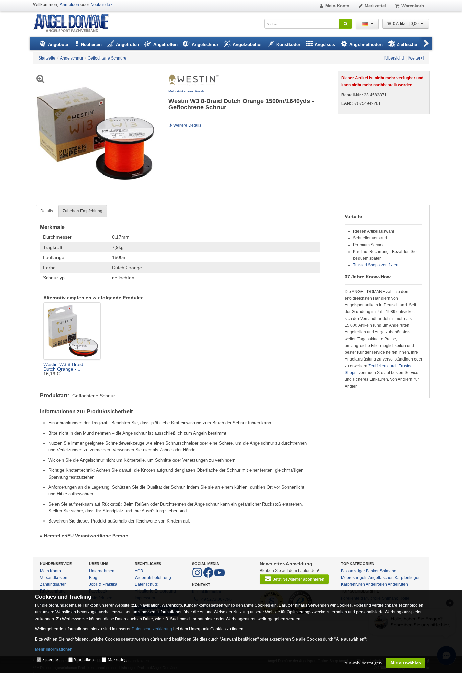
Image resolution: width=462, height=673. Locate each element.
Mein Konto (337, 5)
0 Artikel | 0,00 (406, 23)
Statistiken (84, 660)
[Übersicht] (394, 58)
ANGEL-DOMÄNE (74, 23)
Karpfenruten (353, 584)
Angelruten (398, 584)
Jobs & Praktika (103, 584)
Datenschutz (146, 584)
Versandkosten (53, 577)
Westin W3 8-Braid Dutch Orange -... (63, 367)
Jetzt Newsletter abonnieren (298, 579)
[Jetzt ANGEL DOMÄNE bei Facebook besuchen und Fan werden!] (197, 576)
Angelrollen (376, 584)
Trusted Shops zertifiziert (375, 265)
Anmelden (69, 4)
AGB (139, 570)
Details (46, 211)
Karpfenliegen (408, 577)
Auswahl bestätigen (363, 663)
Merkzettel (375, 5)
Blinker (372, 570)
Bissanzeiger (353, 570)
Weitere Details (187, 125)
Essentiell (51, 660)
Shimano (388, 570)
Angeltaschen (381, 577)
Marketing (117, 660)
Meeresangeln (354, 577)
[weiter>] (416, 58)
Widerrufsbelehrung (153, 577)
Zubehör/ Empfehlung (82, 211)
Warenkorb (412, 5)
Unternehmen (101, 570)
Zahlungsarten (53, 584)
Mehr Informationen (53, 649)
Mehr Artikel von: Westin (187, 91)
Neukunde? (101, 4)
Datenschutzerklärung (152, 629)
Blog (93, 577)
